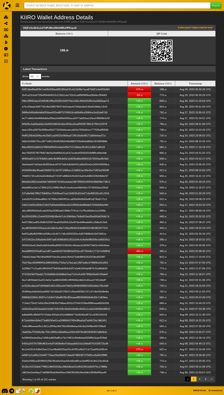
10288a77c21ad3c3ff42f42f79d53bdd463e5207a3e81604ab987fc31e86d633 (64, 268)
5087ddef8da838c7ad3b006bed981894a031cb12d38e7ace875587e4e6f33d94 (66, 89)
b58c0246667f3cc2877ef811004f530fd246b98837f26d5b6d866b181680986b (64, 141)
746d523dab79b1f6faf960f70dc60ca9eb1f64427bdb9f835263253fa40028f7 (64, 256)
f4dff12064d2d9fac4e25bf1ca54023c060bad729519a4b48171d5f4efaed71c (64, 135)
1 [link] (193, 379)
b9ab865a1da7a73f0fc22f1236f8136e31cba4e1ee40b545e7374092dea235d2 (65, 187)
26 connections (215, 390)
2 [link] (199, 379)
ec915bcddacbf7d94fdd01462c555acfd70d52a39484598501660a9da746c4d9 (65, 285)
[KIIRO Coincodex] (25, 390)
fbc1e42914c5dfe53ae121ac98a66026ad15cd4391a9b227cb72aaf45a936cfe (65, 349)
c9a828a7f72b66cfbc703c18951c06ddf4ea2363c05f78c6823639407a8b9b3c (64, 332)
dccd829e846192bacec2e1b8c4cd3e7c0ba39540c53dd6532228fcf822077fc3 (65, 228)
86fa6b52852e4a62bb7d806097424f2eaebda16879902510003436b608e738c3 (66, 181)
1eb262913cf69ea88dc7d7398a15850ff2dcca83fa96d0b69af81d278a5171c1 (64, 199)
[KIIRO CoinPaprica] (38, 390)
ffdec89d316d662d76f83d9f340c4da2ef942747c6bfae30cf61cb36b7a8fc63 (63, 147)
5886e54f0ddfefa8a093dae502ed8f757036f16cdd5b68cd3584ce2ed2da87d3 (64, 112)
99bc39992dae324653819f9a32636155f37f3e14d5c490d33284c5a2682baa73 (65, 100)
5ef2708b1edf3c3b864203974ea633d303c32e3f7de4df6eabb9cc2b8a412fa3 (64, 222)
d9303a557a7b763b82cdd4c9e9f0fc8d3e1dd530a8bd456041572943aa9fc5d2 (65, 158)
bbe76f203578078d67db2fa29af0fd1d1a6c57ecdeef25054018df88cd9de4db (64, 152)
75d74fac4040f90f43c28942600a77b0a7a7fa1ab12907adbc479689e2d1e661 (65, 262)
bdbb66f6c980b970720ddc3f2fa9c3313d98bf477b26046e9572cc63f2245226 (64, 314)
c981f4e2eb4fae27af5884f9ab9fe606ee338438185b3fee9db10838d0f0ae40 (64, 372)
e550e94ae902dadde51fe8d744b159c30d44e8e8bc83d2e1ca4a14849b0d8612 (66, 308)
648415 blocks (199, 390)
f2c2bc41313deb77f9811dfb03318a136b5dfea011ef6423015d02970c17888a (64, 366)
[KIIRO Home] (7, 5)
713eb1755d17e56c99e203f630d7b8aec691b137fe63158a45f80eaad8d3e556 (65, 303)
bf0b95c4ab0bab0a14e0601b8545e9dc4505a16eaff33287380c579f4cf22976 (64, 124)
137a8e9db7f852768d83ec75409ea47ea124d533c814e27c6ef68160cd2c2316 (65, 193)
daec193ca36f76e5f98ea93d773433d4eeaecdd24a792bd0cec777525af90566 (65, 129)
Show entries (36, 76)
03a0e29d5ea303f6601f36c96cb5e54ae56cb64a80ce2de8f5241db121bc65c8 (65, 360)
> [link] (211, 379)
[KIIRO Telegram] (12, 390)
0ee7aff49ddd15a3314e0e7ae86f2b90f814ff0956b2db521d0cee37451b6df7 (64, 280)
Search (216, 5)
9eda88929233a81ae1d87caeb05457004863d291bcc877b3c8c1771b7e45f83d (66, 251)
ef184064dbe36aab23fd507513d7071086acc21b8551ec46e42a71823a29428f (65, 170)
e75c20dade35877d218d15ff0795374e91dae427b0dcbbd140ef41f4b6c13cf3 (64, 106)
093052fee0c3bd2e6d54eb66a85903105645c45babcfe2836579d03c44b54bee (65, 245)
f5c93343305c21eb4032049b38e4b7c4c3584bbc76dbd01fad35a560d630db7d (65, 216)
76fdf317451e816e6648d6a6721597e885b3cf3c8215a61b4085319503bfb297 (65, 176)
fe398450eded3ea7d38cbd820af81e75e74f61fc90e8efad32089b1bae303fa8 (64, 337)
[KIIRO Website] (18, 390)
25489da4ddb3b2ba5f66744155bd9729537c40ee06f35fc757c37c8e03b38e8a (65, 291)
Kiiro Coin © (112, 391)
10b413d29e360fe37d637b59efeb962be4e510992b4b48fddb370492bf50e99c (65, 204)
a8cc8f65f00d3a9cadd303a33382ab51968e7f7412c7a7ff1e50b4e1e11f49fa (64, 210)
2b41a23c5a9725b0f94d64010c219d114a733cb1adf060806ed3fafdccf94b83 (64, 95)
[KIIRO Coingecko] (31, 390)
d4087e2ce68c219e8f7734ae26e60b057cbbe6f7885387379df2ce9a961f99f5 (64, 355)
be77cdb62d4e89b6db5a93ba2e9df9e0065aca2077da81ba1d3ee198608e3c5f (66, 118)
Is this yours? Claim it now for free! (195, 27)
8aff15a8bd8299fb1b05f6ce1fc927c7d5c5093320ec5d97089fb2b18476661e (64, 233)
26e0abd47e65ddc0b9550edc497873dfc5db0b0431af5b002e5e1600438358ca (65, 164)
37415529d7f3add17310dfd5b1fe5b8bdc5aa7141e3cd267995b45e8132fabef (65, 274)
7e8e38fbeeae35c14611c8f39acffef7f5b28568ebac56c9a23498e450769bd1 (64, 326)
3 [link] (205, 379)
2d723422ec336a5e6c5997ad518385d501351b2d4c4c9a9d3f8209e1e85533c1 (66, 239)
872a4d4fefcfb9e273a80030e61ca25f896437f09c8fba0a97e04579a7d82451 (64, 320)
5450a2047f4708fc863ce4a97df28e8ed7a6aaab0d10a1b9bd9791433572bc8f (65, 343)
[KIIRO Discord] (4, 390)
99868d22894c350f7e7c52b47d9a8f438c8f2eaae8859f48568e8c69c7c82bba (65, 297)
